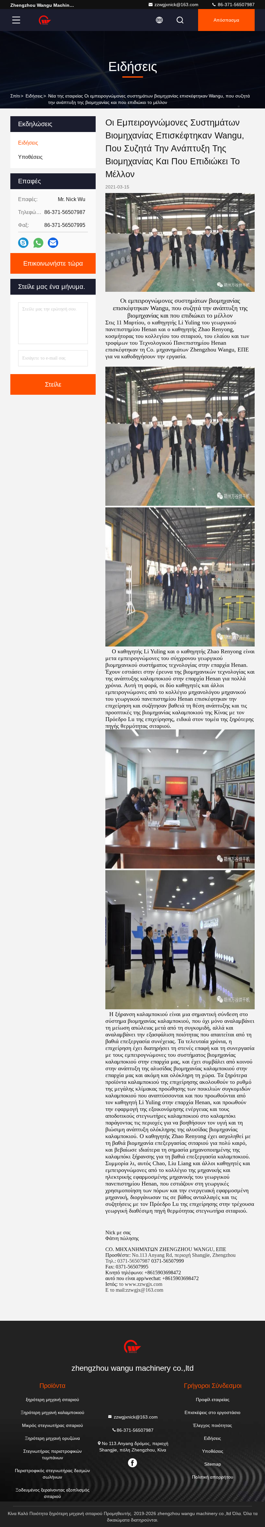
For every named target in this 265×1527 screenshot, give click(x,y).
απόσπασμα (226, 20)
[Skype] (23, 243)
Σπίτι (15, 95)
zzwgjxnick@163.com (176, 4)
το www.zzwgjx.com (140, 1284)
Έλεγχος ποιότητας (212, 1425)
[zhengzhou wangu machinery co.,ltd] (45, 20)
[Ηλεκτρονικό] (53, 243)
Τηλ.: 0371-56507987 (127, 1261)
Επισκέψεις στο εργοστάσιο (212, 1412)
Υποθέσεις (212, 1451)
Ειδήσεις (34, 95)
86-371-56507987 (236, 4)
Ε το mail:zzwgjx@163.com (134, 1290)
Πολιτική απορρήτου (212, 1477)
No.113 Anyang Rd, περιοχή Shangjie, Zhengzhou (184, 1255)
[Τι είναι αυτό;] (38, 242)
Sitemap (212, 1464)
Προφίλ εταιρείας (212, 1399)
